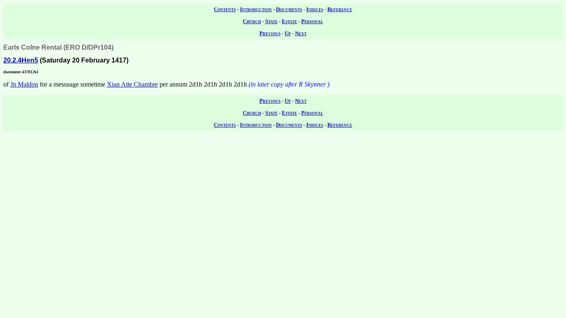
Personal (312, 21)
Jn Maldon (24, 84)
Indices (314, 9)
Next (301, 33)
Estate (289, 21)
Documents (289, 9)
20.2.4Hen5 (20, 60)
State (271, 21)
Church (252, 21)
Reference (339, 9)
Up (288, 33)
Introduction (256, 9)
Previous (270, 33)
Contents (225, 9)
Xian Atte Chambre (132, 84)
